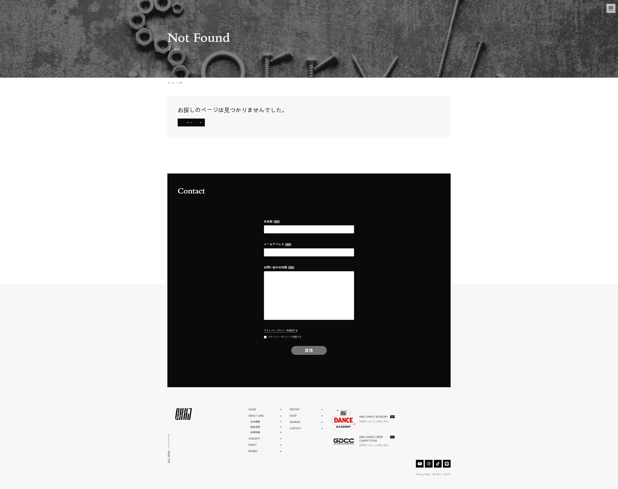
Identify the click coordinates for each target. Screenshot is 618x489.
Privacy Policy (423, 474)
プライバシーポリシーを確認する (281, 330)
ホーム (171, 83)
